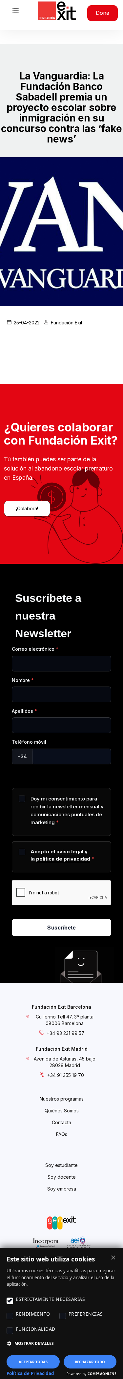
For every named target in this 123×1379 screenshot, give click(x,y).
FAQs (61, 1134)
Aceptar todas (33, 1361)
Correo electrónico (33, 649)
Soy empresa (61, 1189)
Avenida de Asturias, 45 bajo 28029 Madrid (64, 1062)
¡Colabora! (27, 508)
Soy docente (62, 1177)
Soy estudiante (61, 1165)
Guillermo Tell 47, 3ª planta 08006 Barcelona (64, 1020)
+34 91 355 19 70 (65, 1075)
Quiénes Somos (62, 1110)
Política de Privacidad (30, 1373)
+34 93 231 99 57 (65, 1033)
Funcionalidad (35, 1329)
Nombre (21, 680)
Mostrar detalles (34, 1343)
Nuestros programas (62, 1099)
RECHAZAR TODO (90, 1361)
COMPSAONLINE (102, 1373)
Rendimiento (33, 1314)
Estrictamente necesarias (50, 1299)
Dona (102, 13)
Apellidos (22, 711)
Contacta (61, 1122)
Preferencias (86, 1314)
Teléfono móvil (29, 742)
